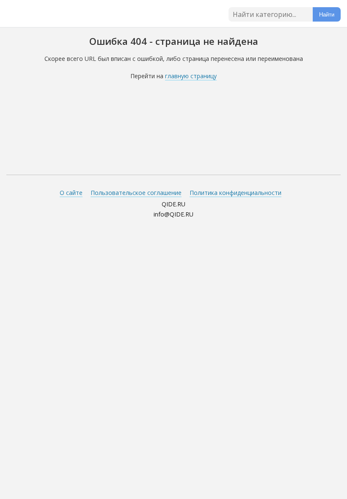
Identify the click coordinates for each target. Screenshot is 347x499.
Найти (326, 14)
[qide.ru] (41, 14)
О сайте (71, 193)
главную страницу (191, 76)
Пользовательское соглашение (136, 193)
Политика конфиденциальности (235, 193)
